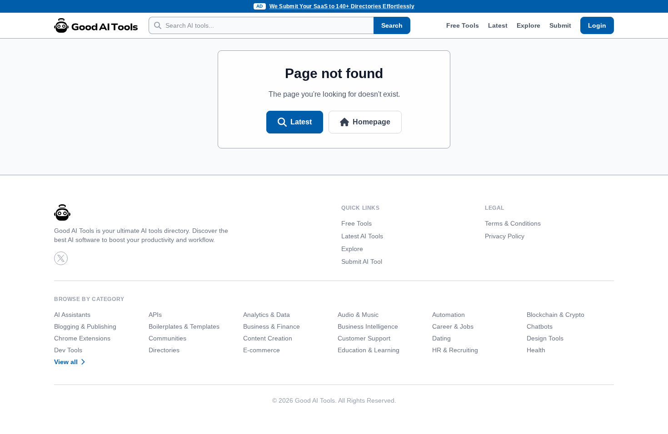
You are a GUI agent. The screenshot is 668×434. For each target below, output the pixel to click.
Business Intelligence (368, 326)
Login (597, 25)
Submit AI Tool (361, 261)
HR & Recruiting (455, 350)
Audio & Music (358, 314)
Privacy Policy (504, 236)
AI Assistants (72, 314)
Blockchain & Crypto (555, 314)
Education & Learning (368, 350)
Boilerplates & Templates (184, 326)
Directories (164, 350)
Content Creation (267, 338)
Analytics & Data (266, 314)
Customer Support (364, 338)
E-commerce (261, 350)
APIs (155, 314)
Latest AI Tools (362, 236)
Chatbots (540, 326)
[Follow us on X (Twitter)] (61, 258)
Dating (441, 338)
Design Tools (545, 338)
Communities (167, 338)
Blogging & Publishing (85, 326)
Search (392, 25)
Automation (448, 314)
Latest (498, 25)
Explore (528, 25)
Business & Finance (271, 326)
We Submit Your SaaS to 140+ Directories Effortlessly (342, 6)
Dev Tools (68, 350)
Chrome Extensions (82, 338)
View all (66, 361)
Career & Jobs (453, 326)
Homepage (371, 122)
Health (536, 350)
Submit (560, 25)
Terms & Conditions (513, 223)
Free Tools (462, 25)
